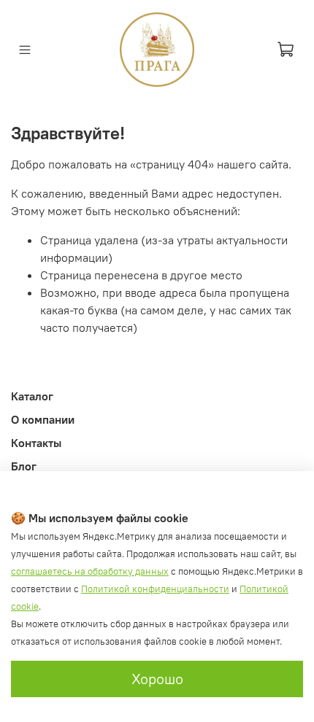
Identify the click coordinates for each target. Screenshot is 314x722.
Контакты (36, 442)
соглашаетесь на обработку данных (90, 571)
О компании (42, 419)
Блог (24, 466)
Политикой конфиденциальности (155, 589)
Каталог (32, 396)
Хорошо (157, 678)
